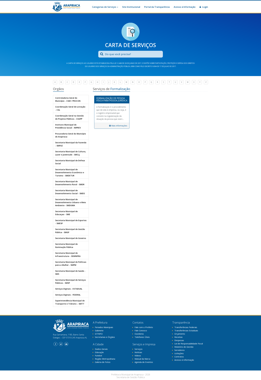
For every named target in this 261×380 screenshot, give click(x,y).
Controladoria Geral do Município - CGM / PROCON (67, 99)
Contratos (179, 356)
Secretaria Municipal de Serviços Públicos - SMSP (70, 281)
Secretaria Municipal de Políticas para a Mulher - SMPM (70, 263)
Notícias (138, 352)
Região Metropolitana (105, 358)
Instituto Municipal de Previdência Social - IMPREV (68, 126)
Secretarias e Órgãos (105, 337)
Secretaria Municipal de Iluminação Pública (66, 245)
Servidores (179, 350)
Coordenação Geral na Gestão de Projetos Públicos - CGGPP (69, 117)
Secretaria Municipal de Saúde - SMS (70, 272)
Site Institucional (131, 6)
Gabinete (99, 330)
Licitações (179, 353)
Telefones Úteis (142, 337)
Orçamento (179, 333)
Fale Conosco (141, 330)
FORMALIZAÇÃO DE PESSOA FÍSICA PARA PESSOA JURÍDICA (111, 99)
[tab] (111, 99)
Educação (99, 352)
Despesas (179, 340)
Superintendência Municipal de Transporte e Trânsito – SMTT (70, 302)
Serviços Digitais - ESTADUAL (68, 288)
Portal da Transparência (157, 6)
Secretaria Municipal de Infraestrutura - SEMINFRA (67, 254)
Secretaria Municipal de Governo (70, 238)
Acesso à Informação (184, 6)
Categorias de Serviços (104, 6)
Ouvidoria (139, 333)
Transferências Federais (185, 327)
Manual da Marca (142, 358)
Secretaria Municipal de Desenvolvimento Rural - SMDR (69, 183)
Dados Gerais (101, 349)
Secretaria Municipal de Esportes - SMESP (70, 222)
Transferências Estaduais (186, 330)
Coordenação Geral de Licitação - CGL (70, 108)
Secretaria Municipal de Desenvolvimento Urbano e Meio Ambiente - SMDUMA (70, 202)
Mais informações (119, 125)
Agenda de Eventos (144, 362)
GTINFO (99, 333)
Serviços (138, 349)
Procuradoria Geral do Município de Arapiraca (70, 135)
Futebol (98, 355)
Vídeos (138, 355)
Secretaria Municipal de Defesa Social (70, 162)
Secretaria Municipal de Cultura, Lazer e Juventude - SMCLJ (70, 153)
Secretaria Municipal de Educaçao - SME (66, 213)
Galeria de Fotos (102, 362)
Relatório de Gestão (183, 346)
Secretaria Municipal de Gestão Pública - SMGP (70, 230)
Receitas (178, 337)
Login (205, 6)
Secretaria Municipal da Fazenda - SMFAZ (70, 144)
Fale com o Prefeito (144, 327)
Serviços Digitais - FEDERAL (67, 294)
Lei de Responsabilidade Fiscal (188, 343)
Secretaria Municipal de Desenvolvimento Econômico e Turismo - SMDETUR (69, 172)
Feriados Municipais (104, 327)
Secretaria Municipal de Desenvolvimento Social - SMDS (70, 192)
